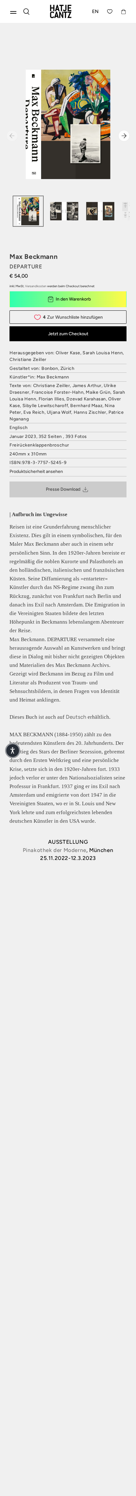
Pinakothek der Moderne (54, 850)
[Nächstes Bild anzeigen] (124, 136)
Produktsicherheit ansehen (36, 471)
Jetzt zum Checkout (68, 333)
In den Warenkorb (73, 299)
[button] (12, 750)
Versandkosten (35, 286)
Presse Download (63, 489)
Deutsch (76, 717)
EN (95, 11)
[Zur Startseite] (60, 11)
